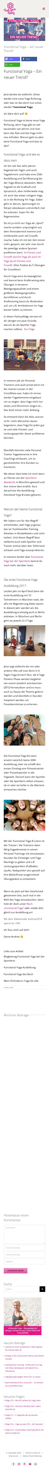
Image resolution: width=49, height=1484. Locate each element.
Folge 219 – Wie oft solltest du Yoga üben (23, 1400)
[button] (12, 59)
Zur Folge (29, 329)
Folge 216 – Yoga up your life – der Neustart (24, 1424)
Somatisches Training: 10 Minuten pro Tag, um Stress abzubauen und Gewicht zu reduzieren (23, 1368)
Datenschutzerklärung (32, 1456)
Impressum (13, 1456)
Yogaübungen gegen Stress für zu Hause (22, 1377)
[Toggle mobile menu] (44, 8)
